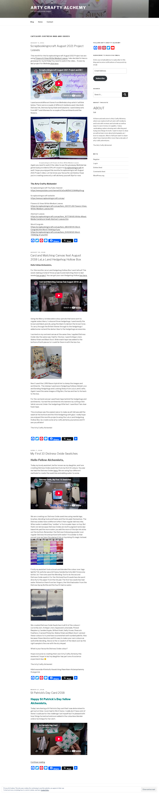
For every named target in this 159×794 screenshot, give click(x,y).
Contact (50, 22)
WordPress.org (98, 175)
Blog (32, 22)
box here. (83, 275)
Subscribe (100, 78)
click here (54, 64)
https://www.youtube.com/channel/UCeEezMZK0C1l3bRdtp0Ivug (57, 190)
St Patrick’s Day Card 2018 (47, 692)
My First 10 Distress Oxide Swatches (54, 453)
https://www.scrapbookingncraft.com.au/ (47, 198)
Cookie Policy (45, 790)
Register (96, 159)
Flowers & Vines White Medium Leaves (51, 58)
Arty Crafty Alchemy (58, 7)
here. (56, 471)
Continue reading (38, 762)
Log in (95, 163)
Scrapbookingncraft (73, 168)
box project (41, 275)
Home (40, 22)
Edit (94, 112)
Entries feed (97, 167)
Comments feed (99, 171)
